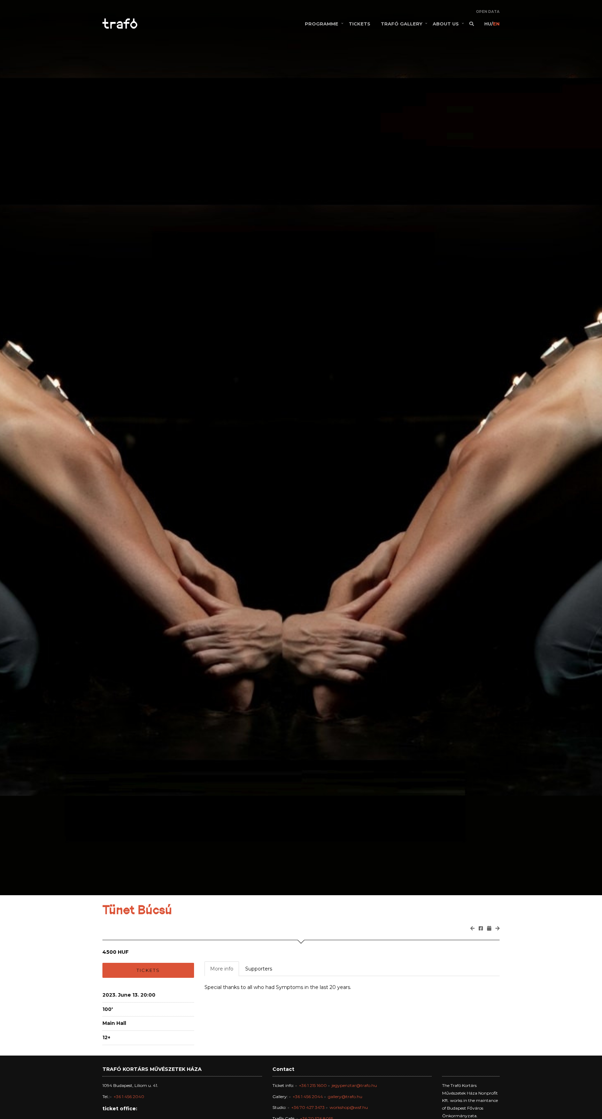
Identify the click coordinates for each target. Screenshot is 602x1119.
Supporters (258, 969)
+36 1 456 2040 (129, 1096)
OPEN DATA (488, 11)
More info (221, 969)
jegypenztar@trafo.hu (354, 1085)
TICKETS (359, 23)
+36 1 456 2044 (308, 1096)
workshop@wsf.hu (349, 1107)
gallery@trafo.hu (345, 1096)
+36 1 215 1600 (313, 1085)
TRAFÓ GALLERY (401, 23)
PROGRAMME (321, 23)
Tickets (148, 970)
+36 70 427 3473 (308, 1107)
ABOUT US (446, 23)
